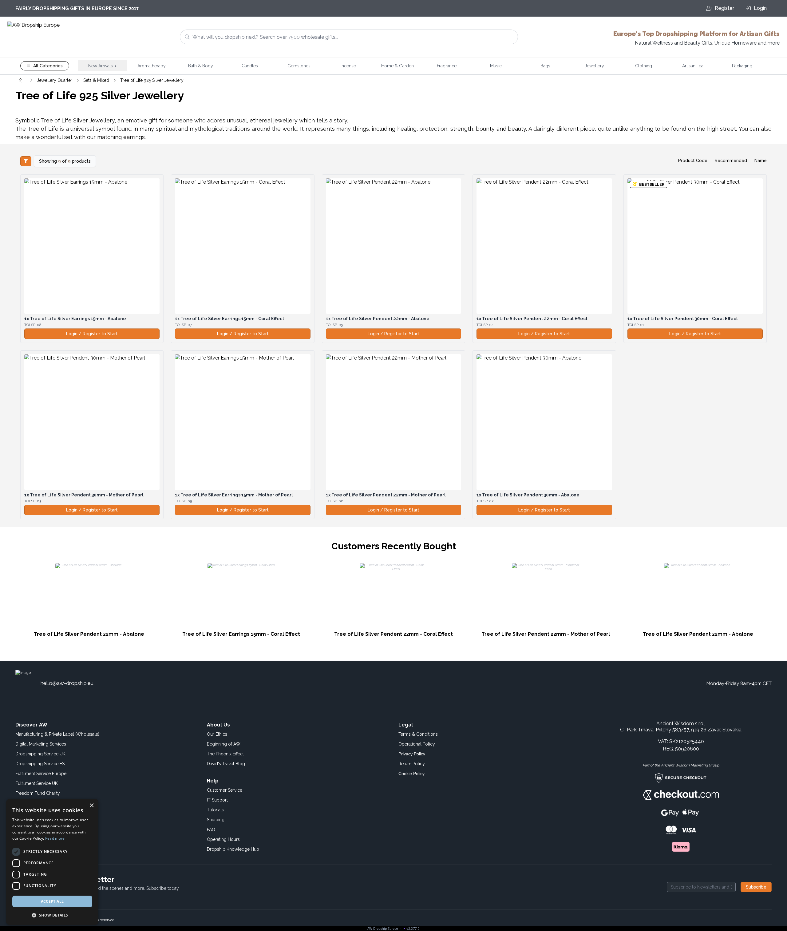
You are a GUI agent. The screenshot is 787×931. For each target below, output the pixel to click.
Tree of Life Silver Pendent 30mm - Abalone (528, 494)
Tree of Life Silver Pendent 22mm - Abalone (377, 318)
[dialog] (52, 862)
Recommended (731, 160)
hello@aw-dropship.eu (67, 683)
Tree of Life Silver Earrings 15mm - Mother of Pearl (234, 494)
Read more (55, 838)
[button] (52, 915)
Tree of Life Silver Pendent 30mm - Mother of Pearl (84, 494)
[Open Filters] (25, 161)
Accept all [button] (52, 901)
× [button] (91, 805)
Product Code (692, 160)
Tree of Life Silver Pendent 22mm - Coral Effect (532, 318)
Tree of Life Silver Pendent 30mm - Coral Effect (682, 318)
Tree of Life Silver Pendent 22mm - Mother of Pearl (386, 494)
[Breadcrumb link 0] (20, 80)
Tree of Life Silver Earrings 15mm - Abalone (75, 318)
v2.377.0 (413, 928)
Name (760, 160)
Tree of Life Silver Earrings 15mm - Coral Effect (229, 318)
